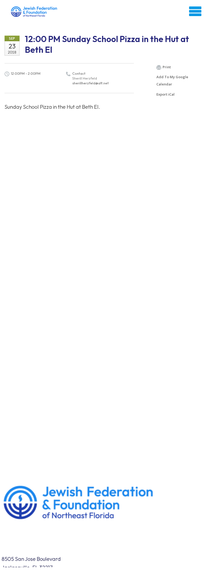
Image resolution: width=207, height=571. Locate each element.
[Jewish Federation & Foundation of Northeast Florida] (35, 13)
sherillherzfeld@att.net (90, 83)
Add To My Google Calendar (172, 80)
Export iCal (165, 94)
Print (167, 67)
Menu (195, 11)
